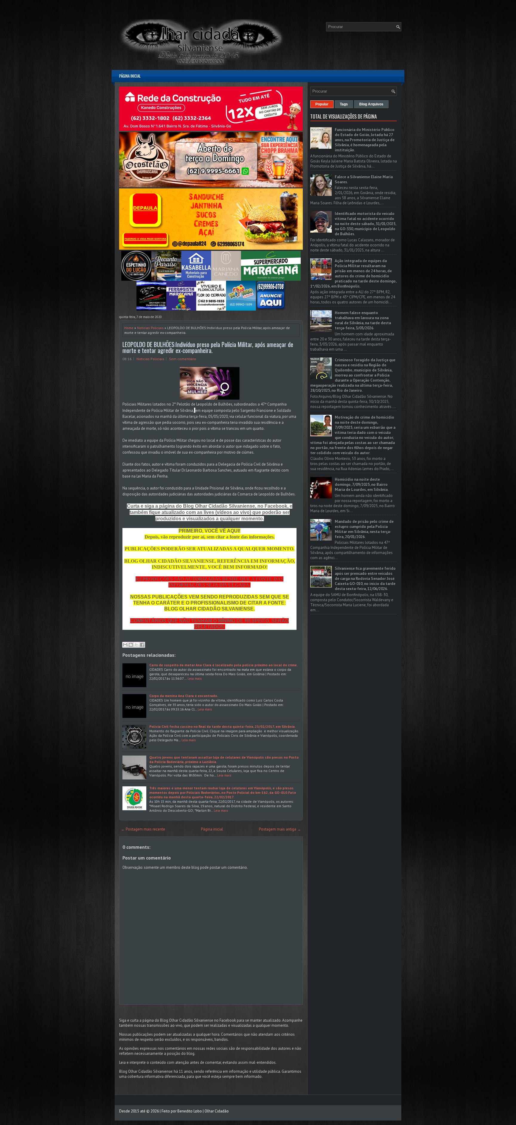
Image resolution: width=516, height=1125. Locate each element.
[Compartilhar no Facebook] (142, 645)
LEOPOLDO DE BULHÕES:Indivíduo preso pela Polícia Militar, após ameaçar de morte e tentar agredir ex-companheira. (207, 347)
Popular (321, 104)
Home (128, 328)
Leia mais (195, 678)
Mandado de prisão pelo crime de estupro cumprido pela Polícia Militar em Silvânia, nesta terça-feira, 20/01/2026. (364, 529)
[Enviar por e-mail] (125, 645)
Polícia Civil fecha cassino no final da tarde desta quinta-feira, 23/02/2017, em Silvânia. (222, 726)
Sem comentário (182, 359)
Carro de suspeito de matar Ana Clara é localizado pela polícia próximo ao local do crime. (223, 665)
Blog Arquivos (371, 104)
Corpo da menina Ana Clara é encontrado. (183, 695)
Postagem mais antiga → (280, 829)
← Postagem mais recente (143, 829)
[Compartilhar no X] (136, 645)
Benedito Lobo (189, 1111)
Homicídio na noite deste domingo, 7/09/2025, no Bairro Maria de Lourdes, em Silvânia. (361, 484)
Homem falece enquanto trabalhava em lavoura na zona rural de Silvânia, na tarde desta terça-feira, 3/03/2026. (363, 320)
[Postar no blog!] (131, 645)
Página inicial (130, 76)
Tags (344, 104)
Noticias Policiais (150, 328)
